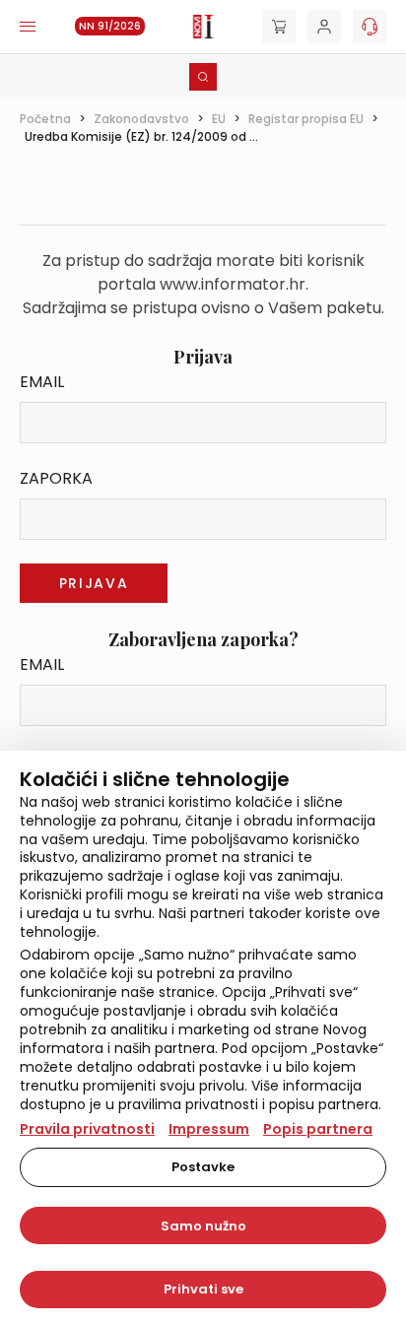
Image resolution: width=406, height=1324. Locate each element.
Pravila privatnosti (87, 1129)
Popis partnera (317, 1129)
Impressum (209, 1129)
